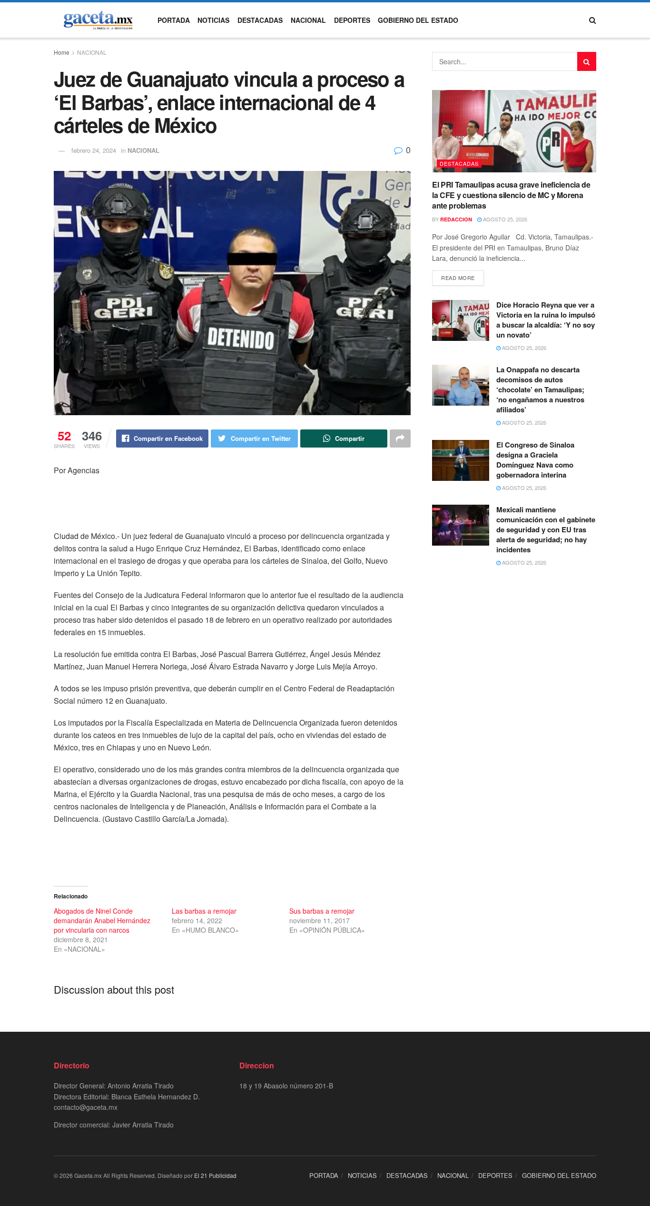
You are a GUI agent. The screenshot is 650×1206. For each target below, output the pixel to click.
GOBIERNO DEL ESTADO (418, 20)
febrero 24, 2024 (93, 150)
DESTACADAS (260, 20)
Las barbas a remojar (204, 911)
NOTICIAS (213, 20)
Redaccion (456, 219)
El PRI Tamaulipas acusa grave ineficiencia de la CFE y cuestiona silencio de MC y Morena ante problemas (511, 195)
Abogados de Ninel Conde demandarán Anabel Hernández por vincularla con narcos (102, 920)
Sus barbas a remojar (322, 911)
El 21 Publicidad (215, 1175)
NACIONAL (308, 20)
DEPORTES (352, 20)
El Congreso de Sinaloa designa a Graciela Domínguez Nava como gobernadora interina (535, 459)
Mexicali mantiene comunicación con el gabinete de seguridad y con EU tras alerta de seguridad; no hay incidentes (545, 529)
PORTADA (174, 20)
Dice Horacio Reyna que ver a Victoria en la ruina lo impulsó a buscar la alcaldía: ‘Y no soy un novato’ (545, 319)
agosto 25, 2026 (504, 219)
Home (61, 52)
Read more (458, 277)
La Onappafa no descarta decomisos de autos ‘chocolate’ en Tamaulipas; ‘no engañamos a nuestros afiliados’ (540, 389)
